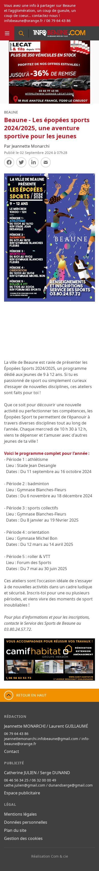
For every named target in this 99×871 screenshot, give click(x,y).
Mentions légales (20, 814)
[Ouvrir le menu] (7, 33)
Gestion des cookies (23, 838)
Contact (11, 751)
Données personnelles (25, 822)
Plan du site (15, 830)
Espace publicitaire (22, 793)
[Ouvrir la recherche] (21, 33)
